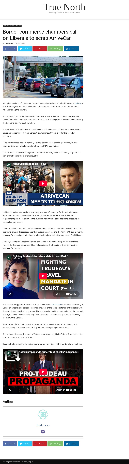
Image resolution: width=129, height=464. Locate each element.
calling (78, 103)
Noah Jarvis (9, 43)
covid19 (18, 25)
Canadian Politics (9, 25)
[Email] (43, 431)
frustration (57, 304)
